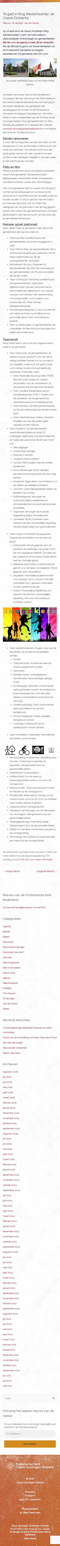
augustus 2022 (10, 1313)
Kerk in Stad (9, 973)
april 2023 (8, 1272)
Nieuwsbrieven (10, 983)
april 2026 (8, 1092)
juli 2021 (7, 1375)
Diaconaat (8, 942)
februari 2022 (9, 1344)
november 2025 (11, 1118)
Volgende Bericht (46, 871)
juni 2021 (7, 1380)
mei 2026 (7, 1087)
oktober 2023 (10, 1241)
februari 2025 (9, 1164)
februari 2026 (9, 1102)
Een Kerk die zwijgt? (13, 1042)
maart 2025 (9, 1159)
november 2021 (11, 1360)
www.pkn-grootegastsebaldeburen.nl (22, 128)
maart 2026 (9, 1097)
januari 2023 (9, 1288)
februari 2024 (9, 1221)
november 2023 (11, 1236)
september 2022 (11, 1308)
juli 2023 (7, 1257)
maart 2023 (9, 1277)
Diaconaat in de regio (14, 947)
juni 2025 (7, 1144)
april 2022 (8, 1334)
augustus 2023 (10, 1252)
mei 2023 (7, 1267)
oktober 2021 (9, 1365)
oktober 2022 (10, 1303)
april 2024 (8, 1211)
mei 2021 (7, 1385)
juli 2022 (7, 1319)
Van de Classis (31, 23)
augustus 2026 (10, 1071)
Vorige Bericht (11, 871)
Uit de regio (17, 23)
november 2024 (11, 1180)
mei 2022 (7, 1329)
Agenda (7, 926)
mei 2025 (7, 1149)
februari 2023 (9, 1283)
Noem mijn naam (12, 1053)
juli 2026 (7, 1077)
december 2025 (11, 1113)
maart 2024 (9, 1216)
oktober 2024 (10, 1185)
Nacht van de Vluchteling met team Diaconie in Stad (30, 1037)
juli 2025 (7, 1138)
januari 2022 (9, 1350)
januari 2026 (9, 1108)
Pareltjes (7, 988)
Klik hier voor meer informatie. (37, 859)
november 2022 (11, 1298)
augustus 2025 (10, 1133)
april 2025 (8, 1154)
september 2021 (11, 1370)
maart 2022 (9, 1339)
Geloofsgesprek (11, 962)
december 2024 (11, 1174)
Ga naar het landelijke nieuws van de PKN (24, 907)
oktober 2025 (10, 1123)
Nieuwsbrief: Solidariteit (15, 1048)
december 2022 (11, 1293)
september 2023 (11, 1247)
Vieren (6, 1008)
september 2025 (11, 1128)
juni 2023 (7, 1262)
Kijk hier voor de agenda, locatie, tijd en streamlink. (28, 42)
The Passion (9, 993)
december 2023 (11, 1231)
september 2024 (11, 1190)
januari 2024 (9, 1226)
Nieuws (6, 23)
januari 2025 (9, 1169)
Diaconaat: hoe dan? (13, 952)
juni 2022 (7, 1324)
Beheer (6, 931)
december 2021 (11, 1355)
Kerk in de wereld (11, 967)
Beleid (6, 936)
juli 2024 (7, 1195)
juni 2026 (7, 1082)
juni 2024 (7, 1200)
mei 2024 (7, 1205)
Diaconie (7, 957)
